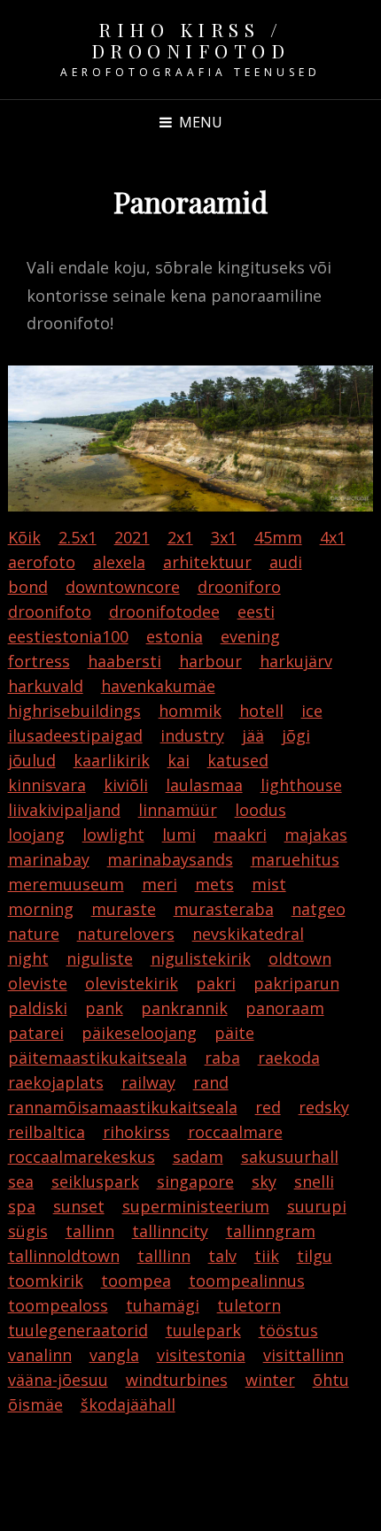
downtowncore (123, 586)
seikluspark (95, 1181)
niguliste (99, 958)
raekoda (289, 1057)
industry (192, 735)
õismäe (35, 1404)
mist (269, 884)
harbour (210, 661)
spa (21, 1206)
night (28, 958)
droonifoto (49, 611)
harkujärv (296, 661)
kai (178, 760)
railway (148, 1082)
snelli (314, 1181)
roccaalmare (235, 1131)
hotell (261, 710)
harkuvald (45, 685)
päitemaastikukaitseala (97, 1057)
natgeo (319, 908)
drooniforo (239, 586)
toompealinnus (247, 1280)
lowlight (113, 834)
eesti (256, 611)
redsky (324, 1107)
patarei (36, 1032)
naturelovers (126, 933)
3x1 (224, 537)
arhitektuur (207, 562)
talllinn (163, 1255)
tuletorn (249, 1305)
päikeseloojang (139, 1032)
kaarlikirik (112, 760)
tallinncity (170, 1231)
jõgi (296, 735)
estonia (174, 636)
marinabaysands (170, 859)
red (268, 1107)
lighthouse (301, 785)
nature (33, 933)
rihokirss (136, 1131)
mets (214, 884)
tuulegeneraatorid (78, 1330)
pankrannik (184, 1008)
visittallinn (303, 1355)
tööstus (288, 1330)
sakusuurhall (289, 1156)
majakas (315, 834)
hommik (190, 710)
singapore (195, 1181)
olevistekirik (131, 983)
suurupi (316, 1206)
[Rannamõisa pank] (191, 438)
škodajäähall (128, 1404)
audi (285, 562)
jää (253, 735)
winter (270, 1379)
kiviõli (126, 785)
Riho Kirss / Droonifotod (191, 40)
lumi (179, 834)
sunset (79, 1206)
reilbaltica (46, 1131)
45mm (278, 537)
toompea (136, 1280)
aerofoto (41, 562)
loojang (36, 834)
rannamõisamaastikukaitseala (122, 1107)
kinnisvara (47, 785)
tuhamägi (162, 1305)
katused (237, 760)
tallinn (90, 1231)
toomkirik (45, 1280)
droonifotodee (164, 611)
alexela (119, 562)
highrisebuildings (74, 710)
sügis (28, 1231)
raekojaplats (56, 1082)
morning (41, 908)
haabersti (124, 661)
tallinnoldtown (64, 1255)
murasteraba (224, 908)
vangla (114, 1355)
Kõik (24, 537)
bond (28, 586)
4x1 (333, 537)
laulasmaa (204, 785)
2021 (132, 537)
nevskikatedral (248, 933)
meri (159, 884)
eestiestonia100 (68, 636)
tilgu (314, 1255)
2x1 (180, 537)
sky (264, 1181)
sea (21, 1181)
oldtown (299, 958)
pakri (216, 983)
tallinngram (270, 1231)
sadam (198, 1156)
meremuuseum (66, 884)
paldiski (37, 1008)
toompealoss (58, 1305)
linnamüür (177, 809)
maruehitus (295, 859)
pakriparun (296, 983)
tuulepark (203, 1330)
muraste (123, 908)
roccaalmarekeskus (81, 1156)
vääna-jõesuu (58, 1379)
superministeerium (195, 1206)
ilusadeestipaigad (75, 735)
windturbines (177, 1379)
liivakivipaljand (64, 809)
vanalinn (40, 1355)
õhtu (331, 1379)
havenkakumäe (158, 685)
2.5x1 (77, 537)
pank (104, 1008)
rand (211, 1082)
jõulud (32, 760)
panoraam (284, 1008)
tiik (266, 1255)
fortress (39, 661)
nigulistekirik (201, 958)
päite (234, 1032)
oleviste (37, 983)
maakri (240, 834)
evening (250, 636)
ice (312, 710)
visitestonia (201, 1355)
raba (222, 1057)
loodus (260, 809)
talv (222, 1255)
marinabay (48, 859)
